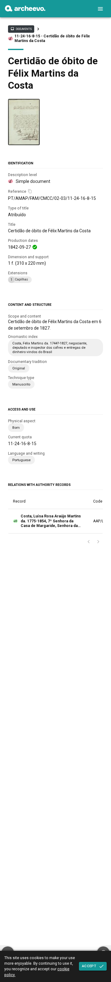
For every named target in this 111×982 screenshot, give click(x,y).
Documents (20, 29)
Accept (89, 966)
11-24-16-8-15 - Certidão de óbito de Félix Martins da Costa (52, 38)
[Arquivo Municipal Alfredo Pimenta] (25, 9)
